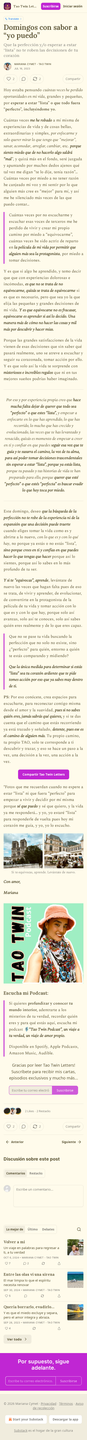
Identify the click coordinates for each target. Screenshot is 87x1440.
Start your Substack (28, 1419)
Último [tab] (33, 1229)
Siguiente (69, 1142)
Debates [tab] (48, 1229)
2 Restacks (43, 1111)
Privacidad (48, 1403)
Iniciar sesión (73, 6)
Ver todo (14, 1339)
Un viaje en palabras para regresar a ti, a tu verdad (31, 1249)
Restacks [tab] (35, 1173)
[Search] (79, 1229)
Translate (13, 18)
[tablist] (24, 1173)
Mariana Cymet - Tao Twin (32, 64)
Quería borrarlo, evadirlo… (29, 1306)
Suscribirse (51, 6)
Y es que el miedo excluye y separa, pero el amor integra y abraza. (31, 1314)
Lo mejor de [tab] (14, 1229)
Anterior (17, 1142)
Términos (66, 1403)
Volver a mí (14, 1241)
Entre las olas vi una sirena (29, 1274)
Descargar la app (65, 1419)
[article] (43, 1252)
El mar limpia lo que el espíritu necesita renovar (27, 1282)
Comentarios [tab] (15, 1173)
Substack (20, 1430)
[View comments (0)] (23, 78)
